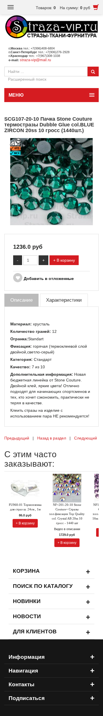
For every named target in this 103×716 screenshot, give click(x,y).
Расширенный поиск (27, 79)
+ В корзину (64, 260)
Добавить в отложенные (49, 278)
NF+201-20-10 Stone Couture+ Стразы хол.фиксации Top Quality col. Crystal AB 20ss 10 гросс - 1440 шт (67, 514)
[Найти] (93, 71)
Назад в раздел (51, 438)
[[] (51, 181)
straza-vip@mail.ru (35, 60)
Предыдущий (16, 438)
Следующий (85, 438)
